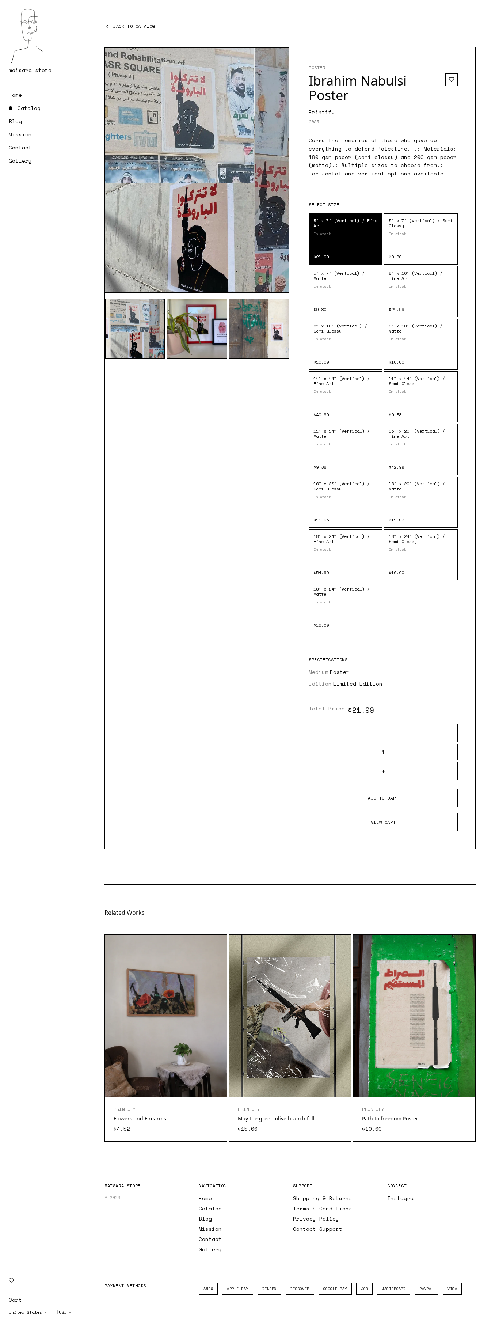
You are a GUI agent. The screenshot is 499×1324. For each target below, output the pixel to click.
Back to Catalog (134, 26)
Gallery (20, 160)
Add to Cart (383, 798)
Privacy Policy (316, 1218)
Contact (20, 147)
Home (15, 95)
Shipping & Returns (322, 1198)
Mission (20, 134)
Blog (15, 121)
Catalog (29, 108)
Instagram (402, 1198)
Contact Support (317, 1229)
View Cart (383, 822)
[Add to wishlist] (451, 79)
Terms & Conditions (322, 1208)
